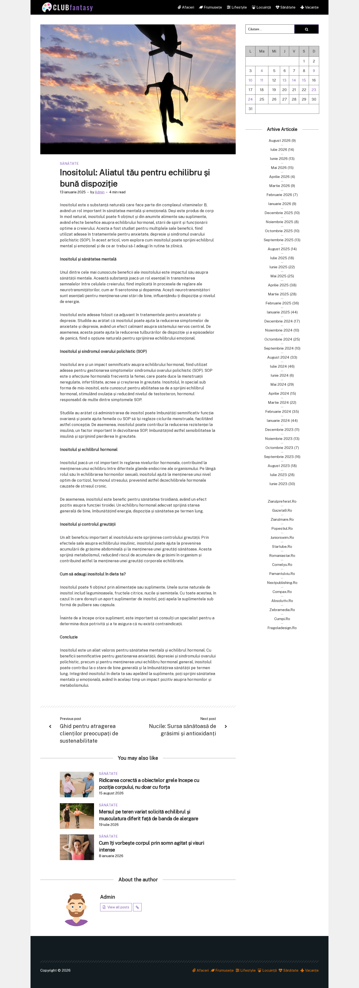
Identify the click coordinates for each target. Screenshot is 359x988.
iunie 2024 (280, 375)
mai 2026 (279, 168)
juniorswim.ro (282, 537)
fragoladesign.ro (282, 628)
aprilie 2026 (279, 177)
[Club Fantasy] (67, 7)
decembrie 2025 (278, 213)
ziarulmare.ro (282, 519)
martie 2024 (278, 402)
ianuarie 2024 (278, 420)
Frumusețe (212, 7)
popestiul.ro (282, 528)
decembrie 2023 (279, 429)
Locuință (263, 7)
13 (284, 80)
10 (250, 80)
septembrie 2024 (279, 348)
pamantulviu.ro (282, 574)
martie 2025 (278, 294)
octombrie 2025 (279, 231)
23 (314, 90)
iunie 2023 (278, 484)
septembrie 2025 (279, 240)
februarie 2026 (279, 195)
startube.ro (282, 546)
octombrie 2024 (278, 339)
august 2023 (279, 466)
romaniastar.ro (282, 555)
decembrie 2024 (278, 321)
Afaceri (187, 7)
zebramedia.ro (282, 610)
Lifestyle (239, 7)
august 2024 (278, 357)
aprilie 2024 (278, 393)
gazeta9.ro (282, 510)
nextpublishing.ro (282, 583)
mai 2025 (278, 276)
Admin (100, 192)
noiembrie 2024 (279, 330)
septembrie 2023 (279, 457)
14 (294, 80)
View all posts (118, 907)
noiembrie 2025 (279, 222)
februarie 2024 (278, 411)
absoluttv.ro (282, 601)
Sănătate (287, 7)
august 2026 (280, 140)
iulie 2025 (278, 258)
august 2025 (279, 249)
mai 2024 (278, 384)
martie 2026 (279, 186)
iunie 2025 (278, 267)
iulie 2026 (278, 149)
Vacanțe (311, 7)
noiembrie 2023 (279, 439)
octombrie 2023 (279, 448)
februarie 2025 (278, 303)
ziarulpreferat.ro (282, 501)
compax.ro (282, 592)
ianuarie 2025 (278, 312)
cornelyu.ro (282, 564)
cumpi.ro (282, 619)
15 (304, 80)
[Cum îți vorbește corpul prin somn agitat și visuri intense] (77, 847)
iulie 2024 (278, 366)
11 (261, 80)
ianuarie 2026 (279, 204)
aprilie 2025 (278, 285)
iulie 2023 (278, 475)
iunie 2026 (279, 158)
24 (250, 99)
